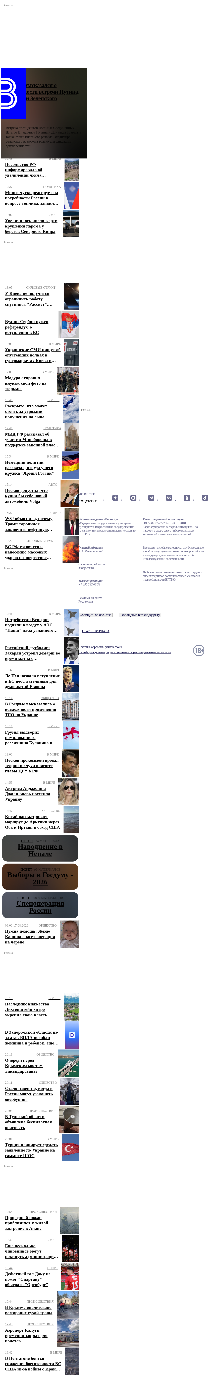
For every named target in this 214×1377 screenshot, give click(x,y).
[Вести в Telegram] (151, 497)
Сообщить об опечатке (96, 615)
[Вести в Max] (133, 497)
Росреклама (85, 601)
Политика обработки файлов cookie (100, 647)
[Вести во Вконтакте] (169, 497)
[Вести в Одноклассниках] (187, 497)
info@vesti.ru (86, 568)
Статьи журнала (95, 631)
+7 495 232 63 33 (89, 584)
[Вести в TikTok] (205, 497)
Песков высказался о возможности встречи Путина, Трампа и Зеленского (42, 91)
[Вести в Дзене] (115, 497)
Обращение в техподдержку (140, 615)
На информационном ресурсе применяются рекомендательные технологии (124, 652)
